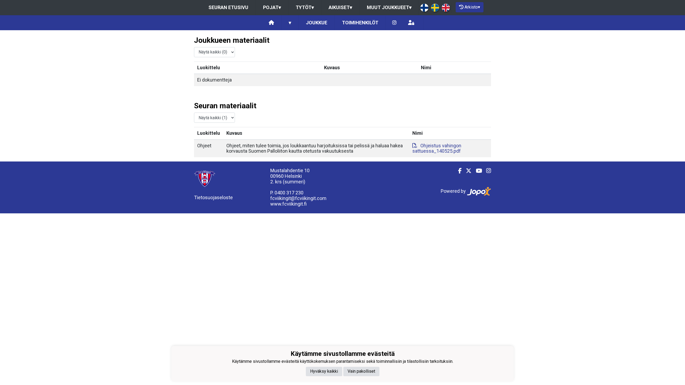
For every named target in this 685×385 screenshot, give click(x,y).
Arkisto (472, 7)
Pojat (272, 7)
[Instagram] (394, 22)
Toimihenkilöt (360, 22)
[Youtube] (476, 171)
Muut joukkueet (389, 7)
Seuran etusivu (228, 7)
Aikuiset (340, 7)
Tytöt (305, 7)
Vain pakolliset (361, 371)
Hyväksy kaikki (324, 371)
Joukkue (316, 22)
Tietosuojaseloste (213, 197)
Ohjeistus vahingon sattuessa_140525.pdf (436, 148)
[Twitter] (466, 171)
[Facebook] (458, 171)
